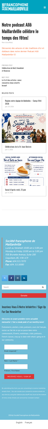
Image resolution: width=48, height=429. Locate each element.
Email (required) (10, 351)
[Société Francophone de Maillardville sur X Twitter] (5, 278)
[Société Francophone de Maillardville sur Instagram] (18, 278)
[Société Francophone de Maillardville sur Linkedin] (24, 278)
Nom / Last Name (11, 361)
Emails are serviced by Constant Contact (25, 398)
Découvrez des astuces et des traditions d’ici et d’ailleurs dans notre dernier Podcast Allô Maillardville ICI (23, 51)
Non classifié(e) (7, 42)
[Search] (43, 287)
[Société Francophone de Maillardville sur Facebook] (11, 278)
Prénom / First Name (12, 371)
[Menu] (45, 7)
